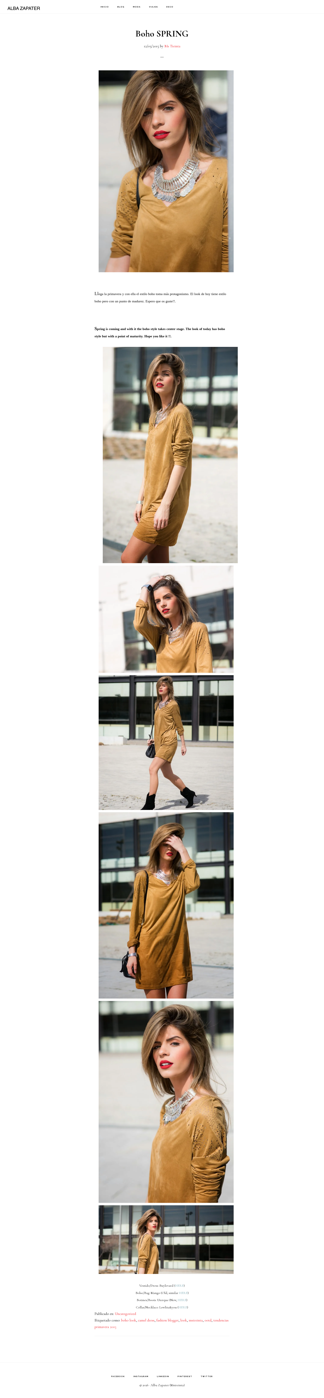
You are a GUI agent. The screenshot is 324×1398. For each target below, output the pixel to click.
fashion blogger (167, 1320)
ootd (208, 1320)
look (183, 1320)
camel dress (146, 1320)
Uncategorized (125, 1314)
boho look (128, 1320)
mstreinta (196, 1320)
